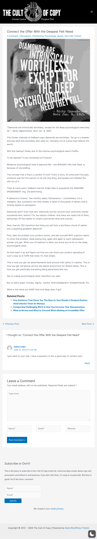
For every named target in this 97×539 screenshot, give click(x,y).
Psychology (50, 36)
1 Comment (12, 36)
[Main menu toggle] (91, 12)
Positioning (37, 36)
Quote (60, 36)
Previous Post (11, 324)
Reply (87, 363)
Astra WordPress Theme (77, 528)
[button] (92, 534)
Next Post (88, 324)
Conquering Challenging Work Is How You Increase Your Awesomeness (49, 307)
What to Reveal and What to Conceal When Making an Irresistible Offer (49, 310)
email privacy (57, 508)
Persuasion (25, 36)
